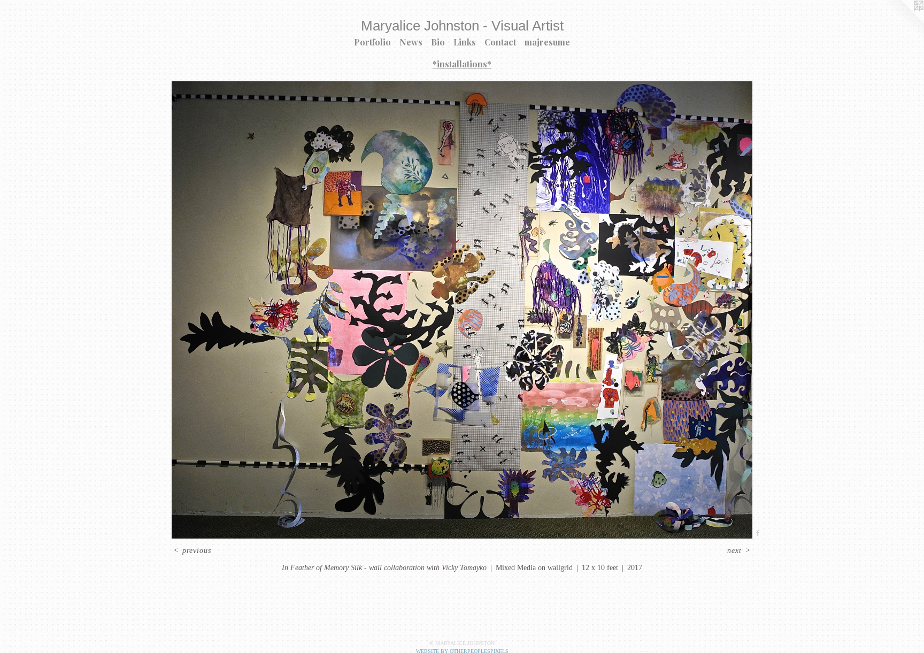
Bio (438, 42)
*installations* (462, 64)
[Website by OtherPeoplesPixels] (902, 21)
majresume (547, 42)
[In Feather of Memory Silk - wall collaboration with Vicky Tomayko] (462, 310)
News (410, 42)
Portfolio (372, 42)
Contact (500, 42)
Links (464, 42)
